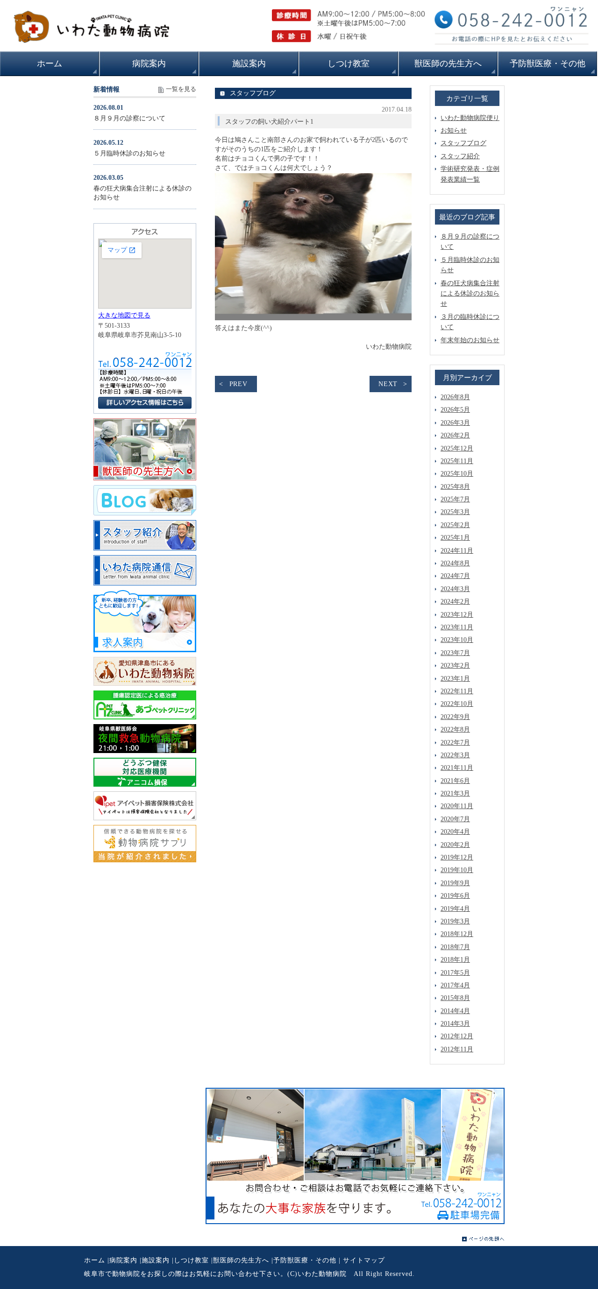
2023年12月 (457, 614)
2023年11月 (457, 627)
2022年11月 (457, 691)
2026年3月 (455, 422)
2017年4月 (455, 985)
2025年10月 (457, 473)
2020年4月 (455, 831)
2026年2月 (455, 435)
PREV (238, 383)
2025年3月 (455, 511)
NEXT (388, 383)
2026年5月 (455, 409)
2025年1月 (455, 537)
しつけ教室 (191, 1260)
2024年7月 (455, 575)
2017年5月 (455, 972)
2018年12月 (457, 933)
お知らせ (454, 130)
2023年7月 (455, 652)
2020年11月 (457, 806)
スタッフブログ (463, 143)
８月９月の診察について (129, 118)
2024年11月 (457, 550)
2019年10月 (457, 869)
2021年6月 (455, 780)
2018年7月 (455, 947)
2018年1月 (455, 959)
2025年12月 (457, 448)
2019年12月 (457, 857)
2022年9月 (455, 716)
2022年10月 (457, 703)
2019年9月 (455, 883)
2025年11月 (457, 461)
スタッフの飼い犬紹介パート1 (269, 121)
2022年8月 (455, 729)
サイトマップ (364, 1260)
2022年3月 (455, 755)
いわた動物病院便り (470, 117)
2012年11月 (457, 1049)
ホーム (94, 1260)
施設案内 (156, 1260)
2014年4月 (455, 1010)
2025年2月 (455, 524)
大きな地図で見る (124, 315)
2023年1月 (455, 678)
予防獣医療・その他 (304, 1260)
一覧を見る (181, 89)
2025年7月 (455, 499)
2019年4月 (455, 908)
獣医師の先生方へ (241, 1260)
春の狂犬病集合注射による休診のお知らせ (470, 294)
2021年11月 (457, 767)
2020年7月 (455, 819)
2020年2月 (455, 844)
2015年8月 (455, 997)
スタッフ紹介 (460, 156)
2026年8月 (455, 397)
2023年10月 (457, 639)
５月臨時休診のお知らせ (129, 153)
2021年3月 (455, 793)
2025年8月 (455, 486)
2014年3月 (455, 1023)
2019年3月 (455, 921)
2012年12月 (457, 1036)
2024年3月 (455, 588)
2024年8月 (455, 563)
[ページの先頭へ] (483, 1239)
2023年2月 (455, 665)
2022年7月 (455, 742)
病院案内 (123, 1260)
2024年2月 (455, 601)
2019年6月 (455, 895)
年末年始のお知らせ (470, 340)
